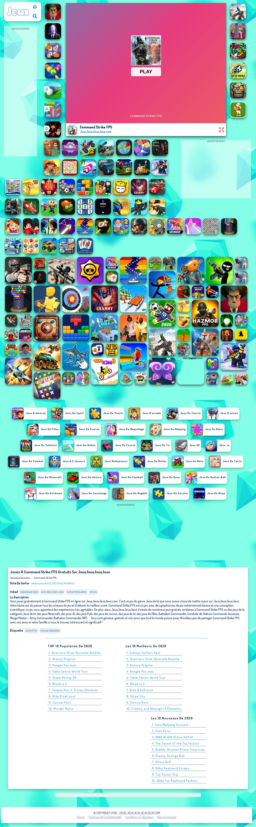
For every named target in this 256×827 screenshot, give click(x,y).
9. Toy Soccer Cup (165, 774)
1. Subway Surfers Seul (144, 653)
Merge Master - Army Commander (31, 618)
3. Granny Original (140, 665)
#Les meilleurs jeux (52, 592)
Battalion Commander (172, 614)
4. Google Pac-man (140, 671)
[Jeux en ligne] (35, 7)
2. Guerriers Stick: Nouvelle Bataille (153, 659)
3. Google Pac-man (63, 665)
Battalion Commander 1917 (70, 618)
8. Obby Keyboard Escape (171, 768)
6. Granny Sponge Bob (168, 756)
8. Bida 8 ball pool (62, 696)
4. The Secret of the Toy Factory (175, 743)
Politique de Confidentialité (105, 817)
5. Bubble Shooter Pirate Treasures (178, 749)
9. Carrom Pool (60, 702)
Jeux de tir (31, 630)
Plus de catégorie (50, 630)
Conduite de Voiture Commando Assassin (213, 614)
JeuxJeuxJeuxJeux (18, 5)
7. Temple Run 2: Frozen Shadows (73, 690)
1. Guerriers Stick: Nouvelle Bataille (75, 653)
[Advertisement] (21, 91)
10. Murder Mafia (61, 709)
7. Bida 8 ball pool (140, 690)
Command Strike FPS (45, 577)
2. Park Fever (161, 731)
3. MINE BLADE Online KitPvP (172, 737)
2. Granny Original (62, 659)
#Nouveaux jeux (29, 592)
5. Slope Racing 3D (62, 678)
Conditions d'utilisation (139, 817)
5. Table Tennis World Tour (146, 678)
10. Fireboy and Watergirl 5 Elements (154, 709)
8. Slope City (136, 696)
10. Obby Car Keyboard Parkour (175, 781)
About (81, 817)
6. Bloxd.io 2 (58, 684)
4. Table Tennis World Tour (68, 671)
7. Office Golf (161, 762)
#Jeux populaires (77, 592)
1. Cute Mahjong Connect (170, 725)
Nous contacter (166, 817)
